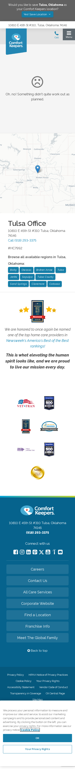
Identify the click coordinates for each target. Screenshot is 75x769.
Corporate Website (37, 603)
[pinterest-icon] (35, 552)
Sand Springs (18, 283)
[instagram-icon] (22, 552)
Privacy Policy (15, 674)
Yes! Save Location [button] (36, 14)
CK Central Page (55, 693)
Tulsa (60, 269)
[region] (37, 733)
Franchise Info (37, 626)
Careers (37, 569)
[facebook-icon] (15, 552)
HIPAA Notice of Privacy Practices (48, 674)
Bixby (13, 269)
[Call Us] (56, 36)
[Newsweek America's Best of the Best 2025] (26, 432)
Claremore (38, 283)
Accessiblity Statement (20, 687)
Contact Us (37, 581)
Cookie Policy (23, 680)
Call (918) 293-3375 (22, 240)
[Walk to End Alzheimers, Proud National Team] (26, 450)
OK (37, 738)
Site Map (37, 699)
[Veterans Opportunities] (26, 408)
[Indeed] (54, 552)
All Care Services (37, 592)
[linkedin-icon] (28, 552)
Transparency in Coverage (25, 693)
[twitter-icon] (41, 552)
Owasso (26, 269)
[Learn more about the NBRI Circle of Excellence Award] (38, 478)
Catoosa (54, 283)
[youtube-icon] (48, 552)
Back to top (39, 650)
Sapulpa (27, 276)
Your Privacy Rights (47, 680)
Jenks (13, 276)
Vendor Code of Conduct (53, 687)
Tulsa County (45, 276)
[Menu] (69, 35)
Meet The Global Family (37, 638)
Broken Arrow (44, 269)
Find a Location (37, 615)
